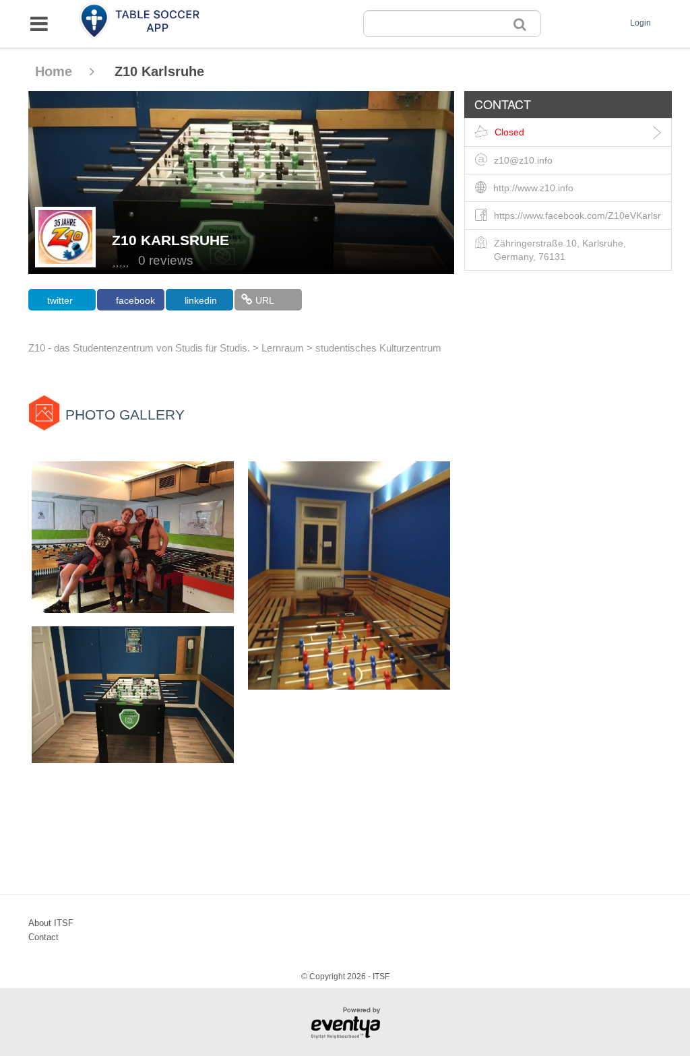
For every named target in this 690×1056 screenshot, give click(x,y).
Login (640, 23)
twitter (60, 300)
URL (264, 300)
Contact (43, 937)
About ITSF (50, 923)
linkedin (201, 300)
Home (55, 71)
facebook (135, 300)
